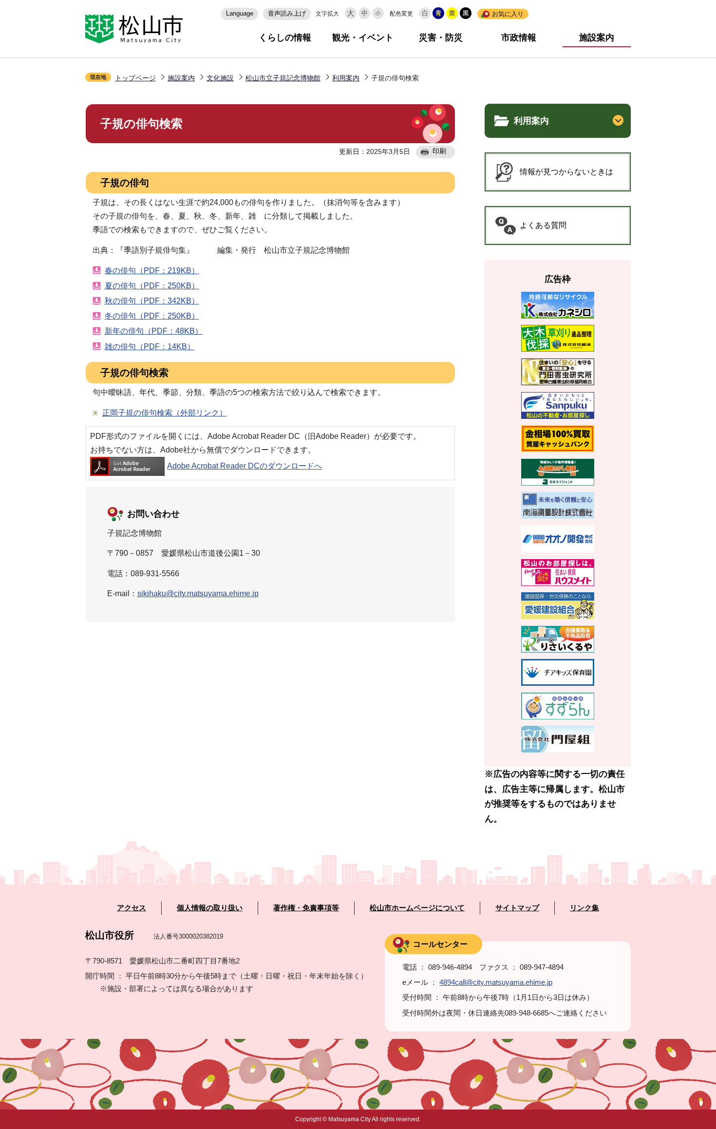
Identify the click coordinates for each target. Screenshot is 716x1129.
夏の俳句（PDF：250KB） (152, 286)
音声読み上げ (287, 13)
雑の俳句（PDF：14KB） (150, 346)
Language (239, 13)
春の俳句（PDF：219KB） (152, 270)
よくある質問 (543, 225)
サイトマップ (517, 908)
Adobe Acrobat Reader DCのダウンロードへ (244, 466)
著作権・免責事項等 (306, 908)
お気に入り (508, 14)
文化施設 (220, 78)
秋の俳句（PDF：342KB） (152, 301)
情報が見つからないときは (566, 172)
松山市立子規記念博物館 (282, 78)
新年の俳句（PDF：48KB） (154, 331)
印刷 (439, 151)
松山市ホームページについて (417, 908)
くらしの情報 (285, 37)
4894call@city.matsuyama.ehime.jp (495, 982)
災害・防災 (441, 37)
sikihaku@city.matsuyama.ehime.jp (198, 593)
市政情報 (518, 37)
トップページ (135, 78)
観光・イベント (363, 37)
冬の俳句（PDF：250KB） (152, 316)
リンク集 (584, 908)
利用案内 (345, 78)
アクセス (131, 908)
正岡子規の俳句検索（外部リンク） (164, 413)
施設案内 (596, 37)
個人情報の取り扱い (210, 908)
